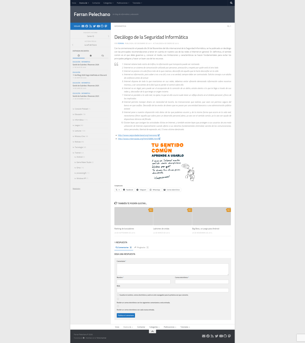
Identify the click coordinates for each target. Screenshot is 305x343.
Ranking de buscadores (124, 228)
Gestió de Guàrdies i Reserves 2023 (86, 96)
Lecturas (78, 131)
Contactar (96, 3)
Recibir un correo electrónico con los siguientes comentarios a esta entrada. (143, 303)
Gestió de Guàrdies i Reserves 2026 (86, 65)
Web (118, 286)
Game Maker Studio (84, 162)
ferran (121, 43)
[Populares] (91, 55)
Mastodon (76, 189)
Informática (120, 26)
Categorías (107, 3)
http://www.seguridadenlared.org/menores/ (137, 135)
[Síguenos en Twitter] (94, 26)
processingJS (81, 173)
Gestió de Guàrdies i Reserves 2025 (86, 86)
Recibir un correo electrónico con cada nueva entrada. (135, 310)
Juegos (77, 125)
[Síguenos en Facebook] (86, 26)
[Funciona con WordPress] (83, 338)
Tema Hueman (101, 338)
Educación (76, 62)
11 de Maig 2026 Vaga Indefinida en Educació (90, 75)
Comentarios (124, 247)
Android (79, 157)
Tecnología (79, 147)
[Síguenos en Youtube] (98, 26)
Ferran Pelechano (92, 14)
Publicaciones (122, 3)
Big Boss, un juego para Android (205, 228)
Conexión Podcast (81, 109)
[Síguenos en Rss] (90, 26)
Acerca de (83, 3)
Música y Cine (80, 136)
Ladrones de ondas (161, 228)
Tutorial (77, 153)
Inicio (74, 3)
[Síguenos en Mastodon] (105, 26)
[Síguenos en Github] (102, 26)
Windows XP (81, 178)
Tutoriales (136, 3)
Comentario (121, 261)
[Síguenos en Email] (82, 26)
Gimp (79, 168)
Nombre (120, 277)
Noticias (78, 142)
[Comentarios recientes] (102, 55)
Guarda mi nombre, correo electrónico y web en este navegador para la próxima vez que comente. (154, 295)
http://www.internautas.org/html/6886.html (138, 138)
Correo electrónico (182, 277)
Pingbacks (142, 247)
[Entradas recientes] (79, 55)
